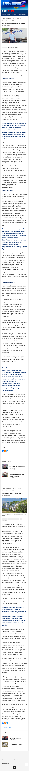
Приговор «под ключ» (16, 738)
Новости (4, 14)
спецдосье (5, 518)
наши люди (5, 47)
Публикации (14, 14)
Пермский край (11, 47)
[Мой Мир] (7, 451)
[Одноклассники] (5, 451)
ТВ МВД (8, 14)
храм (21, 518)
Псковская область (11, 518)
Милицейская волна (22, 14)
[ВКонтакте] (3, 451)
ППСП (16, 47)
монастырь (5, 520)
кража (18, 518)
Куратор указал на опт (16, 744)
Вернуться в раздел (7, 455)
